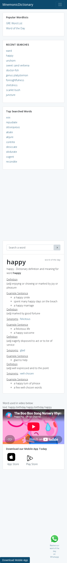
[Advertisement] (33, 207)
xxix (8, 117)
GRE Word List (14, 23)
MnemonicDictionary (18, 4)
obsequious (13, 127)
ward (9, 50)
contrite (10, 142)
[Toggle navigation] (60, 4)
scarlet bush (13, 90)
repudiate (11, 122)
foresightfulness (15, 80)
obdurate (11, 151)
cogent (10, 156)
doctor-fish (12, 70)
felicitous (25, 319)
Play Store (32, 464)
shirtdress (12, 85)
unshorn (11, 60)
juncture (10, 95)
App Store (13, 464)
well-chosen (27, 373)
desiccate (11, 147)
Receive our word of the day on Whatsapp (54, 544)
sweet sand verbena (17, 65)
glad (22, 350)
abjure (9, 137)
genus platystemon (17, 75)
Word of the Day (15, 28)
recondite (11, 161)
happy (9, 55)
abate (9, 132)
